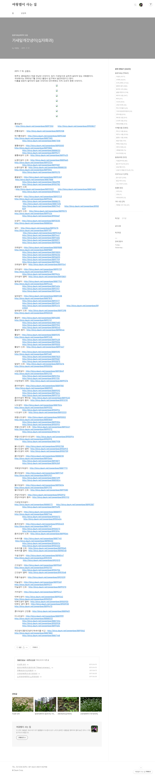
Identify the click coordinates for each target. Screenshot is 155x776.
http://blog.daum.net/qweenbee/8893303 (35, 189)
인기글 (124, 218)
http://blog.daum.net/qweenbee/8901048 (47, 572)
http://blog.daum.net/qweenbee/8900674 (41, 191)
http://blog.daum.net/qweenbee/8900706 (41, 570)
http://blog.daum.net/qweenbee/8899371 (33, 584)
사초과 (120, 102)
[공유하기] (23, 647)
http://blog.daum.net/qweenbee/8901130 (41, 378)
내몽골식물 (121, 150)
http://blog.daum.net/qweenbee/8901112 (50, 497)
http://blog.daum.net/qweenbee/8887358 (41, 140)
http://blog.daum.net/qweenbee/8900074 (41, 543)
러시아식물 (121, 153)
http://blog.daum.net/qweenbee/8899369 (43, 582)
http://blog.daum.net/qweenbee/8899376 (49, 381)
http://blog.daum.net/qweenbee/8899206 (33, 199)
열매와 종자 (121, 86)
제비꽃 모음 (121, 117)
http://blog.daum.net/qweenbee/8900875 (41, 361)
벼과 (119, 99)
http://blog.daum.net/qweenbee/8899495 (41, 507)
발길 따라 (121, 181)
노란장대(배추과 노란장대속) (28, 676)
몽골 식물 (121, 141)
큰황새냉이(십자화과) (25, 670)
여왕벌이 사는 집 (24, 4)
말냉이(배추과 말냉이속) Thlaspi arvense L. (34, 667)
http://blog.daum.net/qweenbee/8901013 (41, 560)
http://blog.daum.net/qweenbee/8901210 (49, 400)
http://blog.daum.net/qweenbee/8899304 (41, 422)
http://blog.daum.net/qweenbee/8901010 (33, 558)
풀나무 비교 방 (122, 164)
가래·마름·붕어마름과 (124, 111)
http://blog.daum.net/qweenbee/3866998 (41, 182)
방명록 (23, 13)
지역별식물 (121, 128)
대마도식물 (121, 147)
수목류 (120, 80)
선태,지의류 (121, 105)
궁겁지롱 (120, 167)
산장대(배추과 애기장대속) (27, 673)
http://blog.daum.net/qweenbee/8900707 (33, 567)
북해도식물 (121, 144)
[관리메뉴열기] (151, 4)
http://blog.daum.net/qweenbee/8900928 (41, 623)
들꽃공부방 (121, 157)
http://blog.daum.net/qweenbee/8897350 (34, 126)
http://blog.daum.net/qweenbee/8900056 (33, 366)
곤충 (119, 194)
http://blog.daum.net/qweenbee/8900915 (41, 424)
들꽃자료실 (21, 660)
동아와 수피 (121, 89)
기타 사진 (120, 202)
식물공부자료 (121, 161)
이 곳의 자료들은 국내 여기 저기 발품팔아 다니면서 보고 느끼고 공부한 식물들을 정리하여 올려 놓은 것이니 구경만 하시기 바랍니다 (53, 731)
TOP (141, 768)
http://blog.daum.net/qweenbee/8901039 (46, 577)
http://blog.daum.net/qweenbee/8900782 (41, 184)
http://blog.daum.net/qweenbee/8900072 (41, 516)
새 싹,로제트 (122, 83)
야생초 (120, 76)
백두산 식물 (122, 131)
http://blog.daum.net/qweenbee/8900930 (49, 601)
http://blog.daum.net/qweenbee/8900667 (41, 216)
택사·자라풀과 (122, 108)
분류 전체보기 (123, 69)
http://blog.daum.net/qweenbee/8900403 (45, 524)
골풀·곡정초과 (122, 92)
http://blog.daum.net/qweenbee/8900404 (42, 519)
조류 (119, 191)
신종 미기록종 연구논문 (124, 170)
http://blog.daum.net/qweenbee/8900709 (49, 451)
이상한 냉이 (21, 664)
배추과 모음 (31, 660)
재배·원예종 (121, 124)
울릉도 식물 (122, 137)
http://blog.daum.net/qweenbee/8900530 (34, 313)
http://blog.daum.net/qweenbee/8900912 (46, 495)
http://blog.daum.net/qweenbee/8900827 (77, 126)
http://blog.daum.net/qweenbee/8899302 (33, 407)
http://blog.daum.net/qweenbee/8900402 (41, 545)
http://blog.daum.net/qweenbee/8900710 (41, 432)
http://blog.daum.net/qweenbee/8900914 (41, 410)
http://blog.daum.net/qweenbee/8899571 (41, 153)
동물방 (119, 188)
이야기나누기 (121, 174)
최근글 (117, 218)
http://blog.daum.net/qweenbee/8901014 (41, 531)
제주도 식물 (122, 134)
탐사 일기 (121, 178)
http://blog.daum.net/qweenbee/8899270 (41, 172)
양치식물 (120, 114)
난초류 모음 (121, 121)
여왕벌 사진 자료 (122, 205)
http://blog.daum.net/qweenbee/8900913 (49, 448)
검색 (135, 5)
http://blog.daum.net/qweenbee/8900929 (33, 599)
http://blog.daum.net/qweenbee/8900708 (45, 446)
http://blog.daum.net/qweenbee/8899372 (33, 429)
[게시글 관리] (26, 647)
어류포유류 (121, 198)
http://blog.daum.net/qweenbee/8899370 (47, 587)
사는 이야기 (121, 184)
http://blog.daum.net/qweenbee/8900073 (41, 529)
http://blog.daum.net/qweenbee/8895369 (43, 177)
